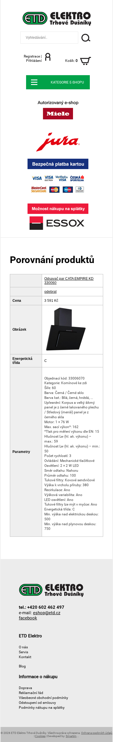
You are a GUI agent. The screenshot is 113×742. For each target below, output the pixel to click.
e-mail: (39, 612)
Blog (22, 666)
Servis (23, 652)
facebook (28, 618)
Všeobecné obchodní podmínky (43, 697)
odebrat (50, 292)
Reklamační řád (31, 693)
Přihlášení (34, 60)
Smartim (71, 736)
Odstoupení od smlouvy (37, 702)
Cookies (40, 736)
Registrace (32, 56)
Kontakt (25, 657)
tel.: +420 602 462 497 (41, 607)
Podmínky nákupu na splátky (42, 707)
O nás (23, 647)
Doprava (25, 688)
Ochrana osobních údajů (96, 732)
